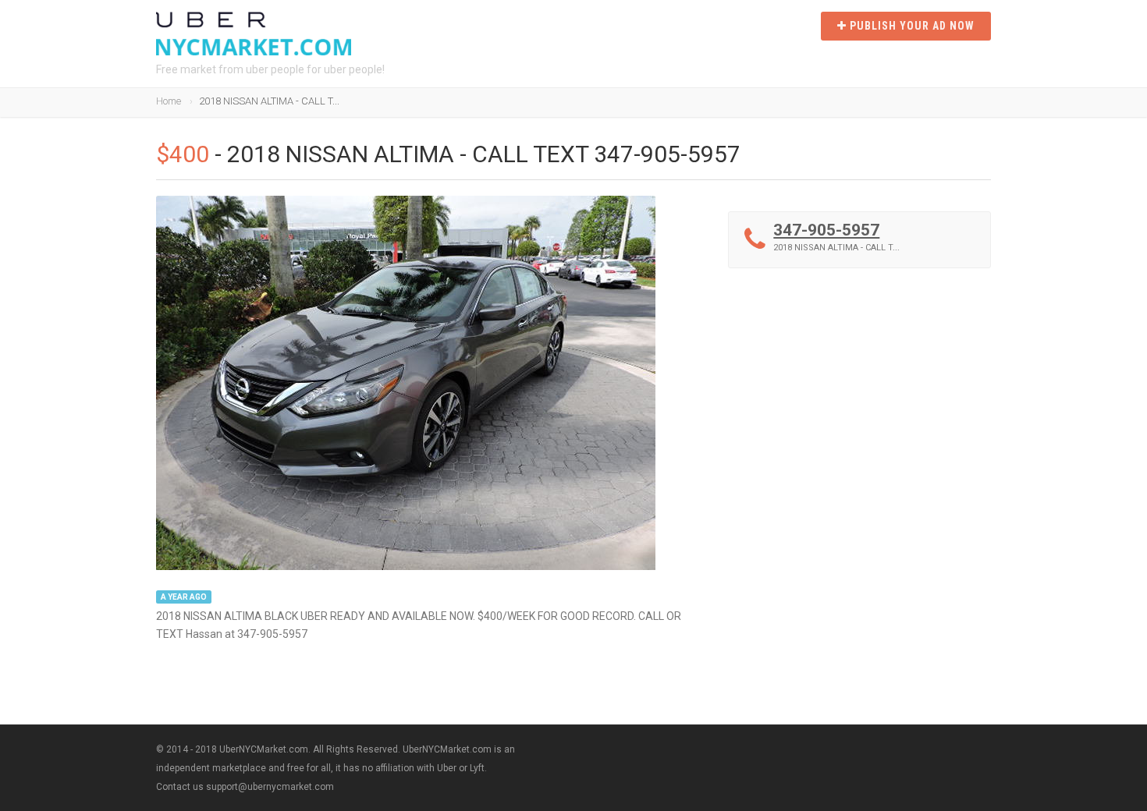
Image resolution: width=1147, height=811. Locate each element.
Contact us (180, 786)
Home (168, 101)
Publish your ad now (911, 25)
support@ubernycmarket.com (270, 786)
